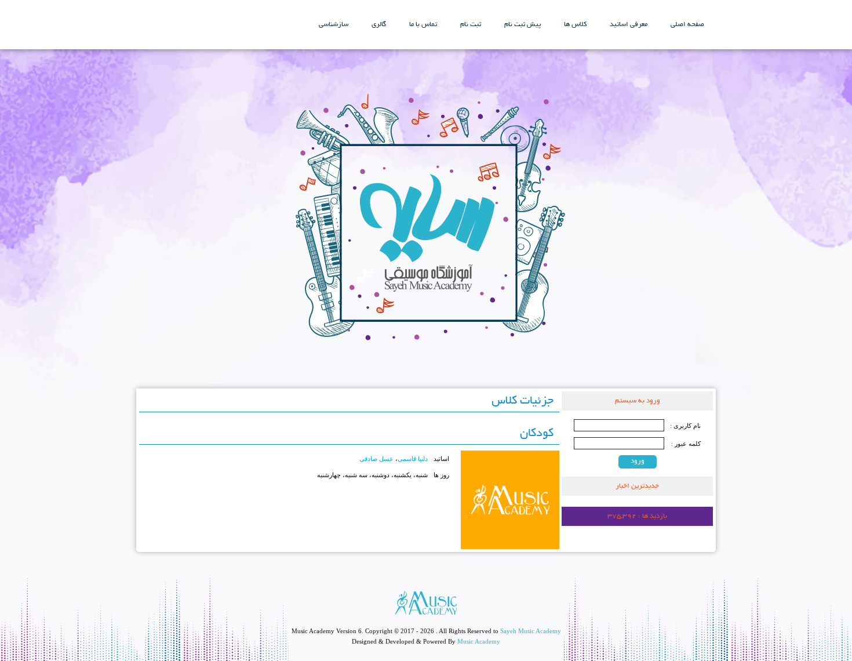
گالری (379, 24)
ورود (638, 461)
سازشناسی (333, 24)
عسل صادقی (376, 458)
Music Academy (478, 641)
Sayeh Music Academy (530, 630)
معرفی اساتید (628, 24)
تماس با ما (423, 24)
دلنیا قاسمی (413, 458)
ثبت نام (470, 24)
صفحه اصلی (687, 24)
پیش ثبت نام (522, 24)
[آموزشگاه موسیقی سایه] (426, 219)
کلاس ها (575, 24)
